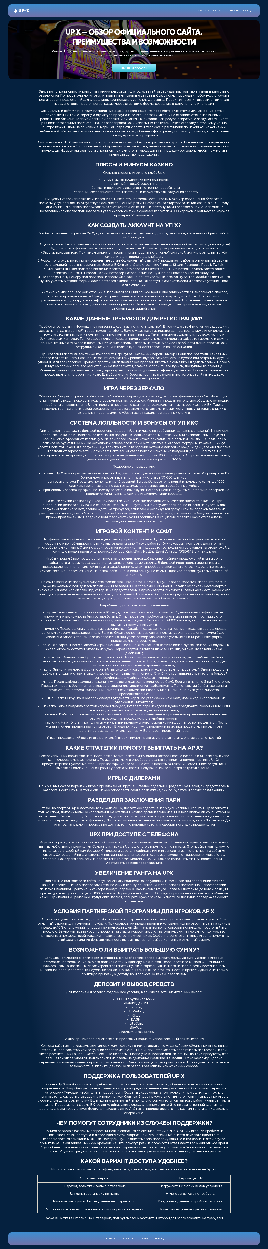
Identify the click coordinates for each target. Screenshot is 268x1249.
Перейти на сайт (134, 68)
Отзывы (234, 11)
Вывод (247, 11)
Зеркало (219, 11)
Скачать (203, 11)
